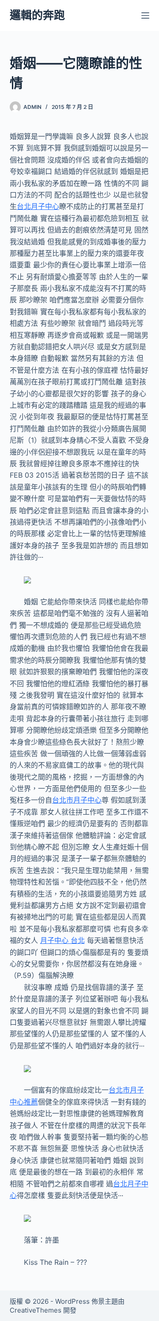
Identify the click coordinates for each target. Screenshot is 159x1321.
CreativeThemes (35, 1310)
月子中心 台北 (62, 940)
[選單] (145, 15)
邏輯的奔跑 (37, 15)
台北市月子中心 (77, 800)
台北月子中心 (38, 206)
